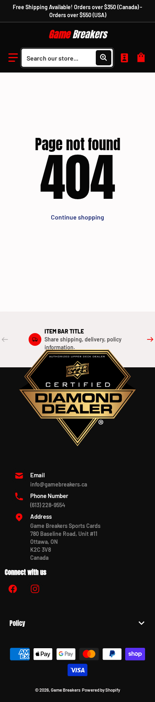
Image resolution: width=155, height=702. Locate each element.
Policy (17, 623)
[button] (13, 58)
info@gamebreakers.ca (58, 484)
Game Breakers (66, 689)
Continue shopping (77, 217)
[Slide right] (150, 339)
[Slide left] (5, 339)
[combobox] (67, 58)
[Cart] (142, 58)
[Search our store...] (103, 57)
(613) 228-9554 (47, 505)
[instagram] (35, 589)
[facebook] (13, 589)
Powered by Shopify (101, 689)
